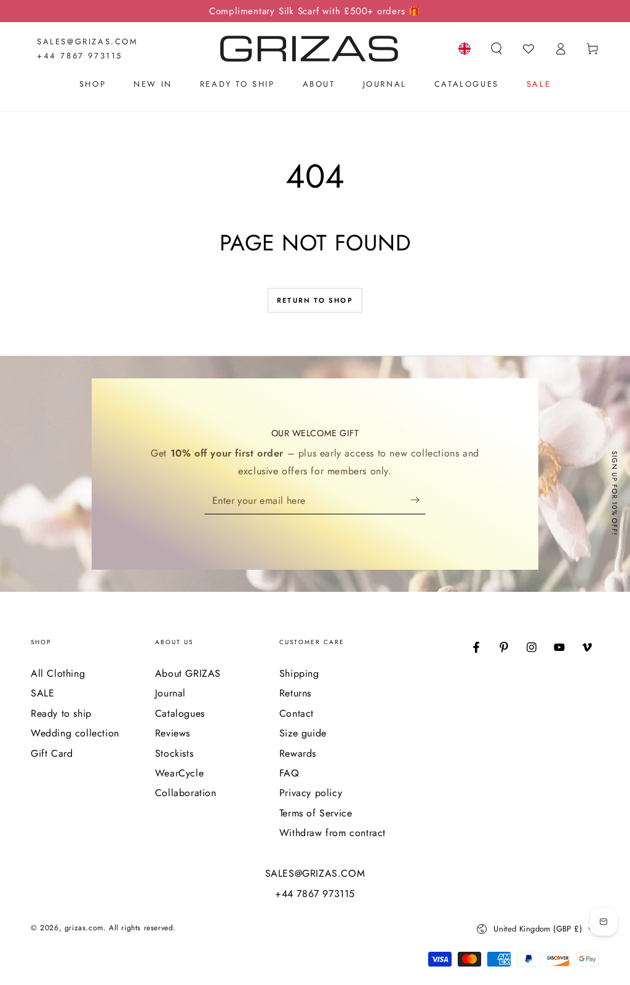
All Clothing (58, 673)
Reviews (172, 733)
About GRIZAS (188, 673)
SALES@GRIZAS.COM (87, 41)
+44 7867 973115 (79, 56)
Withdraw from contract (332, 833)
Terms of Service (316, 813)
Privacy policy (310, 793)
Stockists (174, 753)
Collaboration (186, 793)
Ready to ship (61, 713)
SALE (42, 693)
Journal (170, 693)
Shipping (299, 673)
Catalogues (180, 713)
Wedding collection (75, 733)
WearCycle (179, 773)
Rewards (297, 753)
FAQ (289, 773)
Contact (296, 713)
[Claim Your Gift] (418, 500)
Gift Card (52, 753)
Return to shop (315, 300)
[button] (496, 48)
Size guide (303, 733)
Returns (295, 693)
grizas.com (84, 927)
